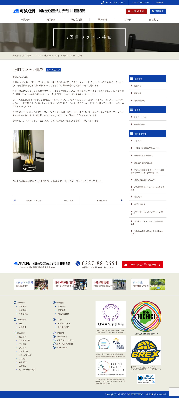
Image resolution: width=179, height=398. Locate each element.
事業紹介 (25, 19)
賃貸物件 (22, 327)
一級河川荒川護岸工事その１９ (147, 148)
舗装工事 (22, 337)
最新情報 (102, 19)
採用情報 (159, 3)
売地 (21, 323)
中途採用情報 (61, 347)
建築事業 (22, 310)
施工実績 (51, 19)
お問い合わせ (137, 11)
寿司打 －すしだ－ (34, 200)
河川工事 (22, 344)
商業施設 (22, 362)
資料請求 (159, 11)
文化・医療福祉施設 (27, 370)
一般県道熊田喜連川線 (143, 155)
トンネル (138, 141)
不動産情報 (76, 19)
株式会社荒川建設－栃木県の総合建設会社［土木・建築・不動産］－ (50, 11)
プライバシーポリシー (140, 3)
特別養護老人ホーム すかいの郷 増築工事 (147, 188)
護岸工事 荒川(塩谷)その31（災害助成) (147, 213)
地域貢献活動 (139, 101)
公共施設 (22, 359)
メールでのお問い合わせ (142, 264)
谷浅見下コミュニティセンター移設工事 (147, 222)
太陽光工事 (23, 351)
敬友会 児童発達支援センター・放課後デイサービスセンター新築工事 (147, 171)
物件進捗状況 (139, 124)
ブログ (128, 19)
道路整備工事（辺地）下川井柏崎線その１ (147, 232)
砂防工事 (22, 348)
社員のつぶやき (140, 117)
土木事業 (22, 306)
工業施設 (22, 366)
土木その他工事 (25, 355)
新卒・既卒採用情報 (64, 344)
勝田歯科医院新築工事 (143, 163)
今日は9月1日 (102, 200)
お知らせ (137, 86)
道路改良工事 (24, 340)
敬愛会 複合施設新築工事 (144, 180)
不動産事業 (23, 314)
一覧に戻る (68, 200)
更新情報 (137, 93)
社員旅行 (138, 197)
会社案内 (153, 19)
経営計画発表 (139, 204)
